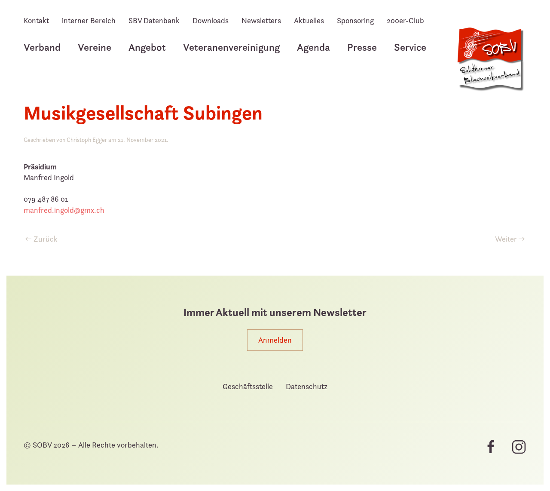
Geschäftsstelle (248, 386)
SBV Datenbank (154, 20)
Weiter (506, 238)
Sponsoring (355, 20)
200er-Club (405, 20)
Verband (42, 47)
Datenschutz (306, 386)
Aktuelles (309, 20)
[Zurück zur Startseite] (489, 64)
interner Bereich (89, 20)
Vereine (94, 47)
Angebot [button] (147, 47)
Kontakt (36, 20)
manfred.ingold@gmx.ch (64, 210)
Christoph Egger (87, 139)
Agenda (313, 47)
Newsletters (261, 20)
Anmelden (275, 339)
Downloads (210, 20)
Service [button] (410, 47)
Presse (362, 47)
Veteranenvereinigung (231, 47)
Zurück (46, 238)
